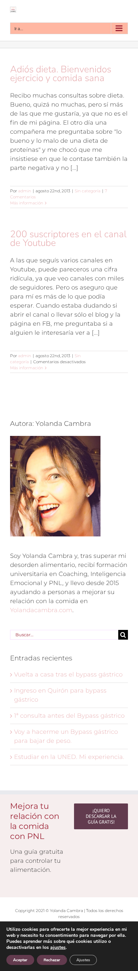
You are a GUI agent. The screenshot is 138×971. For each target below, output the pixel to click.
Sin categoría (87, 190)
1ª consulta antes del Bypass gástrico (69, 715)
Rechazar (52, 960)
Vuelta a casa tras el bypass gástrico (68, 674)
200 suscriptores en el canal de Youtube (68, 238)
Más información (26, 202)
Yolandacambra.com (41, 610)
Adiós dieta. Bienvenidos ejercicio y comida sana (60, 73)
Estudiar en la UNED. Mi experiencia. (69, 757)
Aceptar (20, 960)
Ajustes (83, 960)
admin (24, 190)
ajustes (58, 948)
